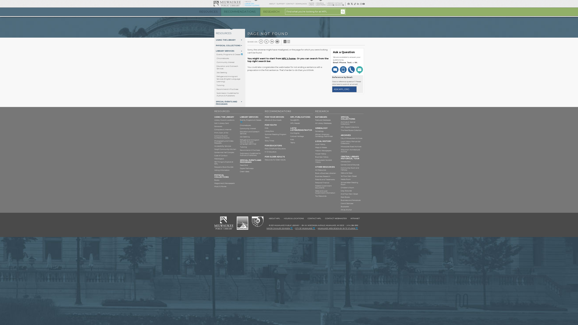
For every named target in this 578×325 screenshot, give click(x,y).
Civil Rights (294, 133)
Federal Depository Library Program (257, 222)
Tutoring (220, 85)
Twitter (266, 41)
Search (338, 5)
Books (216, 180)
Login (330, 5)
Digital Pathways (246, 168)
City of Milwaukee (242, 223)
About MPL (274, 218)
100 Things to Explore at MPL (223, 163)
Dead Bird (244, 165)
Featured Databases (323, 120)
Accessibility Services (222, 146)
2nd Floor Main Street (349, 194)
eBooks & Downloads (273, 120)
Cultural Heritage (297, 136)
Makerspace (219, 159)
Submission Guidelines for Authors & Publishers (228, 94)
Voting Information (222, 170)
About (272, 4)
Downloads (301, 4)
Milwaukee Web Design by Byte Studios (336, 228)
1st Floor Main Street (349, 176)
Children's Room (347, 188)
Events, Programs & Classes (228, 54)
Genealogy (319, 131)
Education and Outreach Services (249, 133)
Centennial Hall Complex (224, 152)
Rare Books (345, 197)
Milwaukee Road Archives (351, 146)
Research (271, 11)
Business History (321, 157)
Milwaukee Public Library (227, 3)
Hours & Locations (294, 218)
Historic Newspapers (323, 151)
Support (281, 4)
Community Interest (226, 62)
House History (320, 154)
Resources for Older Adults (275, 160)
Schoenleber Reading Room (349, 183)
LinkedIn (272, 41)
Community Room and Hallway (350, 169)
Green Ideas (244, 171)
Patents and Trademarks (325, 179)
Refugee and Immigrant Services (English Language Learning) (228, 79)
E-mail (277, 41)
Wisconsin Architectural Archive (350, 151)
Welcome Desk (347, 173)
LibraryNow (269, 131)
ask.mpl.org (341, 89)
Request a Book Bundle (223, 167)
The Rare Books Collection (351, 130)
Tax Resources (320, 196)
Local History (320, 144)
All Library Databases (323, 123)
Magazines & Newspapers (224, 183)
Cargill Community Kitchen (225, 149)
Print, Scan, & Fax (221, 133)
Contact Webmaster (336, 218)
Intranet (355, 218)
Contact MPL (314, 218)
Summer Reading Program (275, 134)
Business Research (322, 176)
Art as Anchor (346, 210)
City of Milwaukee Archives (351, 138)
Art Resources (320, 170)
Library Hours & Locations (224, 120)
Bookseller (345, 207)
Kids (266, 128)
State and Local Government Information (325, 192)
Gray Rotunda (346, 191)
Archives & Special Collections (348, 123)
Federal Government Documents (323, 187)
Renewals (218, 126)
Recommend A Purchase (227, 89)
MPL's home (289, 58)
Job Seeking (222, 72)
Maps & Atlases (321, 147)
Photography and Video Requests (223, 142)
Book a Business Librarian (325, 173)
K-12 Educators (270, 152)
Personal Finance (322, 183)
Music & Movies (220, 186)
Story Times (269, 141)
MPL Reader (295, 123)
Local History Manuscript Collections (350, 142)
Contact (290, 4)
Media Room (346, 179)
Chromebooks (223, 58)
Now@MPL (294, 120)
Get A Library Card (221, 123)
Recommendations (240, 11)
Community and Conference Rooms (221, 137)
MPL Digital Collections (350, 127)
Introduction (346, 162)
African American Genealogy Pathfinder (324, 135)
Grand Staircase (347, 203)
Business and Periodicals (351, 200)
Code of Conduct (220, 156)
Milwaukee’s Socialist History (323, 161)
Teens (267, 137)
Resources (208, 11)
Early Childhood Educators (275, 149)
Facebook (261, 41)
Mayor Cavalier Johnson (278, 228)
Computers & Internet (222, 129)
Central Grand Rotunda (350, 165)
